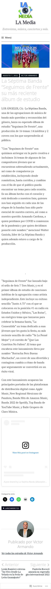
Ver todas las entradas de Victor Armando (22, 553)
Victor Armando (29, 75)
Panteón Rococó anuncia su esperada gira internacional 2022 (38, 569)
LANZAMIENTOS (12, 508)
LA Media (26, 22)
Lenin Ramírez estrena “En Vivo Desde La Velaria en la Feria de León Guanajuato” (13, 570)
